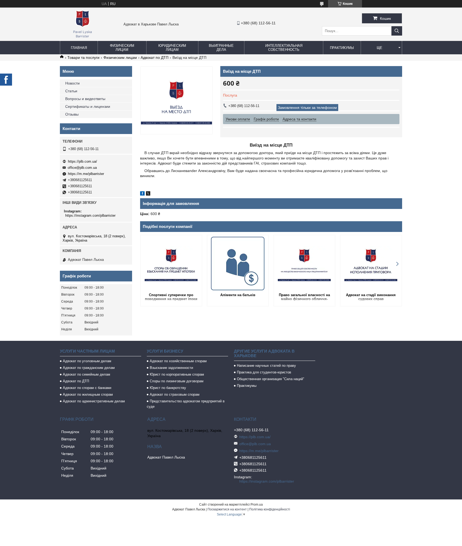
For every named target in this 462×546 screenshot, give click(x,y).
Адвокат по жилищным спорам (88, 394)
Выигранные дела (221, 48)
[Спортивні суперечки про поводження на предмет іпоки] (171, 263)
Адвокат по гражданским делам (89, 368)
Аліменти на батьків (237, 295)
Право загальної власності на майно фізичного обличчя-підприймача (304, 297)
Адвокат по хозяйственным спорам (178, 361)
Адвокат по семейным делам (86, 374)
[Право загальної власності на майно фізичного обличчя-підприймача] (304, 263)
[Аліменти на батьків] (238, 263)
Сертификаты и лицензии (87, 106)
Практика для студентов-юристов (264, 372)
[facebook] (142, 194)
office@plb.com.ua (82, 168)
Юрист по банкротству (168, 388)
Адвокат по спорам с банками (87, 388)
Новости (72, 83)
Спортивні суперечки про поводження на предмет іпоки (171, 297)
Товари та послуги (83, 57)
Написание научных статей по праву (266, 366)
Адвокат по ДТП (154, 57)
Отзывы (72, 114)
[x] (148, 194)
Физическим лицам (122, 48)
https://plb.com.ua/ (82, 161)
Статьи (71, 91)
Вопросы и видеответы (85, 99)
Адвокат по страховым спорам (174, 394)
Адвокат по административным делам (94, 401)
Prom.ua (257, 504)
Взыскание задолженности (171, 368)
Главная (79, 48)
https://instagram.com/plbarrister (90, 215)
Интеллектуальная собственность (283, 48)
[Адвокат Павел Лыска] (82, 38)
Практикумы (342, 48)
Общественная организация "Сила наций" (270, 379)
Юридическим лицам (172, 48)
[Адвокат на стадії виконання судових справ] (371, 263)
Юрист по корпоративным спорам (177, 374)
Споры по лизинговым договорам (176, 381)
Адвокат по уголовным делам (87, 361)
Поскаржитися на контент (227, 509)
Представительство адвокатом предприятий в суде (186, 403)
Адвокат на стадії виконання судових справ (371, 297)
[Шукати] (396, 31)
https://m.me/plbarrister (86, 174)
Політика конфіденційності (269, 509)
